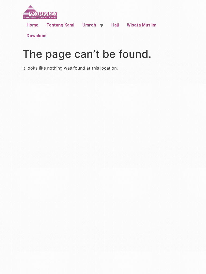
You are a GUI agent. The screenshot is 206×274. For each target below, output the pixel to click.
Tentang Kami (60, 25)
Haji (115, 25)
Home (32, 25)
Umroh (89, 25)
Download (36, 35)
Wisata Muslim (141, 25)
